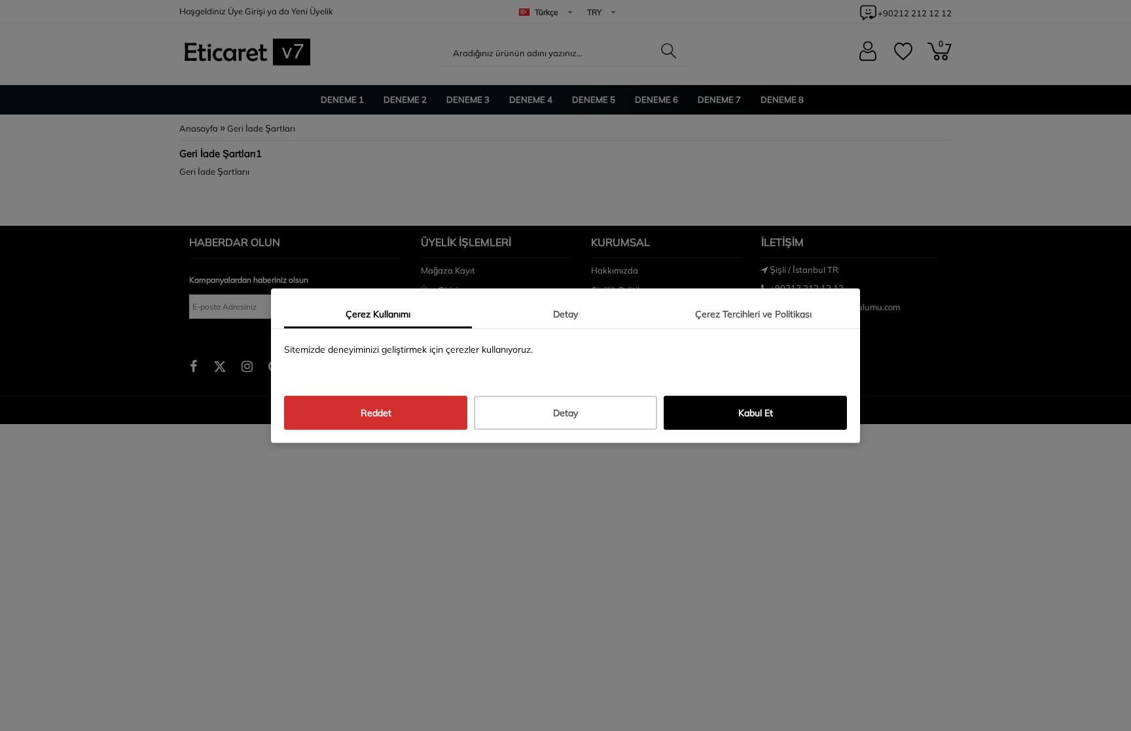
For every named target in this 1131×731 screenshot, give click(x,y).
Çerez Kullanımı (378, 313)
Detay (565, 313)
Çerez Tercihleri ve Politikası (753, 313)
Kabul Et (755, 413)
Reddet (376, 413)
